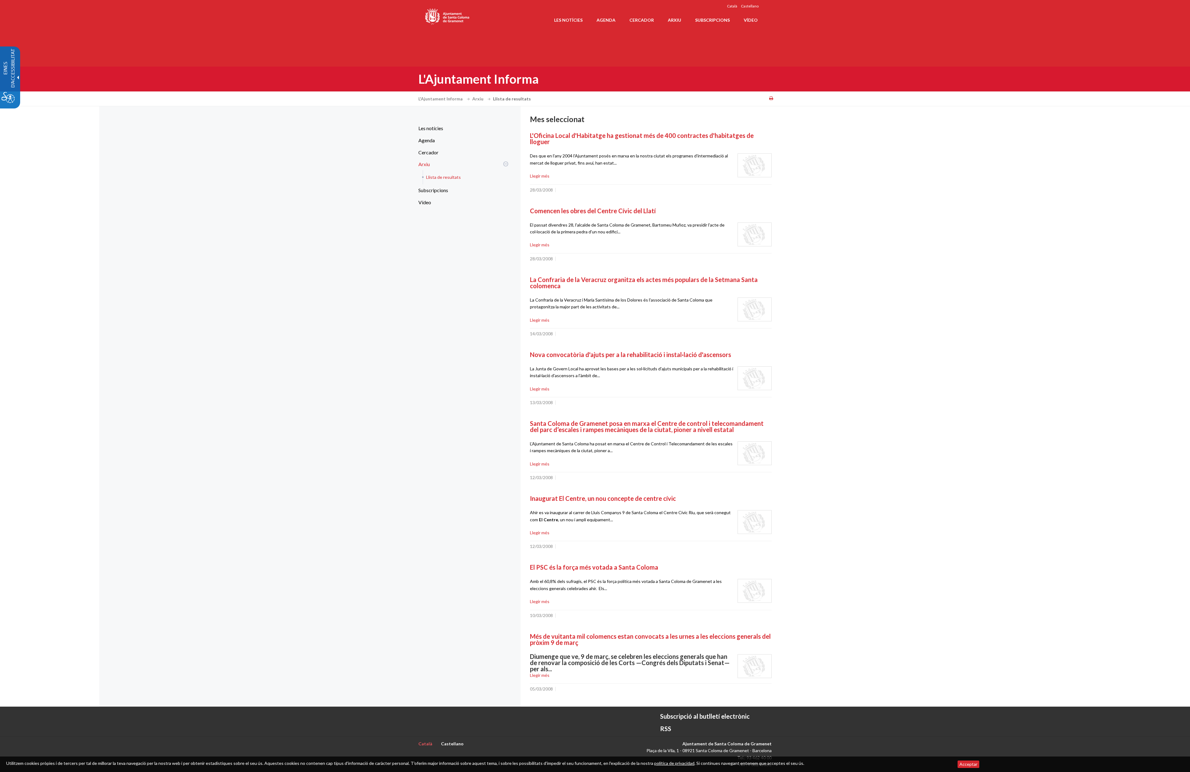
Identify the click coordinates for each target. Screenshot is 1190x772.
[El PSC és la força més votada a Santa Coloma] (755, 591)
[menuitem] (462, 128)
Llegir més (539, 176)
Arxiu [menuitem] (674, 20)
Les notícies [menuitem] (568, 20)
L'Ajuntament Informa (441, 98)
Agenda (426, 140)
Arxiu (478, 98)
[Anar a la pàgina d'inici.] (447, 15)
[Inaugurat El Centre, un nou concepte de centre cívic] (755, 522)
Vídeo (424, 202)
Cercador (428, 152)
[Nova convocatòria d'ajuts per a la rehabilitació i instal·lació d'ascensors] (755, 378)
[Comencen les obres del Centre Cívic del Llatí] (755, 234)
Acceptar (968, 764)
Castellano (750, 6)
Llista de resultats (443, 177)
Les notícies (430, 128)
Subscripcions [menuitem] (712, 20)
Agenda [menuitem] (606, 20)
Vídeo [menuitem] (751, 20)
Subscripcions (433, 190)
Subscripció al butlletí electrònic (705, 716)
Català (732, 6)
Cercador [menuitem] (641, 20)
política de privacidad (674, 763)
